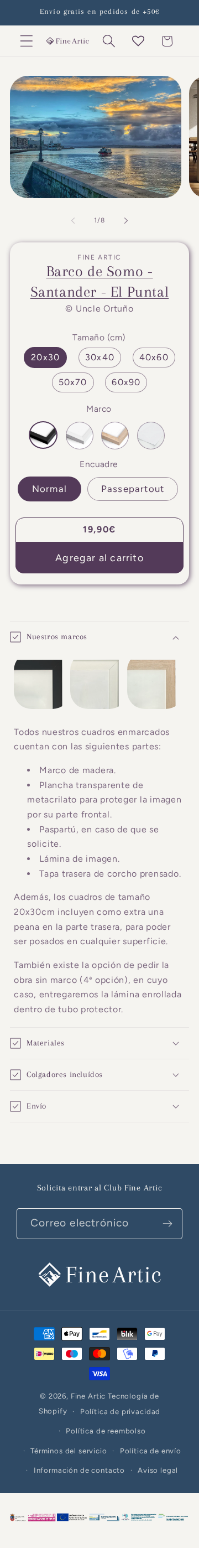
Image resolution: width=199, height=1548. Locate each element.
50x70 (73, 382)
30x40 (99, 357)
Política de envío (150, 1450)
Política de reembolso (106, 1430)
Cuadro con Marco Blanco (79, 435)
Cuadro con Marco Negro (43, 435)
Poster (151, 435)
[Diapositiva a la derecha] (126, 220)
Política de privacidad (120, 1411)
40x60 (154, 357)
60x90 (126, 382)
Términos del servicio (68, 1450)
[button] (26, 41)
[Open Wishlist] (138, 41)
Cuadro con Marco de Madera (115, 435)
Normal (49, 488)
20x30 (45, 357)
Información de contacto (79, 1470)
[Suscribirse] (167, 1223)
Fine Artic (88, 1395)
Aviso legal (158, 1470)
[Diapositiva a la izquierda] (73, 220)
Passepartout (132, 488)
